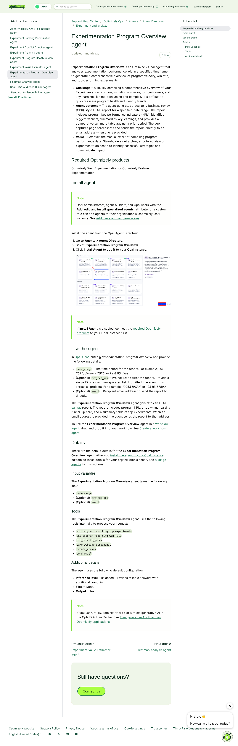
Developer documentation (109, 6)
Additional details (194, 56)
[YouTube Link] (76, 734)
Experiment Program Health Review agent (31, 59)
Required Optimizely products (197, 28)
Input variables (192, 46)
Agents (133, 21)
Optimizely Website (21, 728)
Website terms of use (104, 728)
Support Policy (50, 728)
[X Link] (58, 734)
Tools (188, 51)
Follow (165, 55)
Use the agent (189, 37)
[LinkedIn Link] (67, 734)
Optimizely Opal (114, 21)
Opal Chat (82, 357)
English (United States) (24, 734)
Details (186, 42)
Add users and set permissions (117, 218)
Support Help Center (85, 21)
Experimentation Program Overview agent (31, 74)
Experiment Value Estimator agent (30, 67)
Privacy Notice (75, 728)
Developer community (143, 6)
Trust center (159, 728)
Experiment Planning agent (26, 52)
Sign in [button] (219, 6)
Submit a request (202, 6)
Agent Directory (153, 21)
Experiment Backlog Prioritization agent (30, 39)
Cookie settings (134, 728)
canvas (76, 407)
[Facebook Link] (50, 734)
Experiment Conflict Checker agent (31, 47)
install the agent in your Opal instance (136, 455)
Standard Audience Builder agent (30, 92)
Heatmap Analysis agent (154, 650)
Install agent (188, 33)
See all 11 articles (19, 97)
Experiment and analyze (91, 25)
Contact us (91, 691)
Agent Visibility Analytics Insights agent (30, 30)
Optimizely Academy (174, 6)
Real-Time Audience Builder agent (30, 86)
